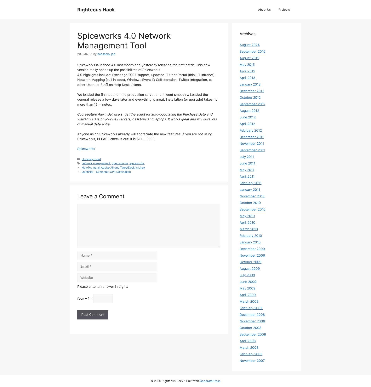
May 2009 (247, 288)
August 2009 (250, 269)
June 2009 (248, 282)
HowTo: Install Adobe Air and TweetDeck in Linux (113, 167)
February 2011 (250, 183)
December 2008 (252, 315)
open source (120, 163)
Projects (284, 9)
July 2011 (247, 157)
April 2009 (248, 295)
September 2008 (253, 334)
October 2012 (250, 97)
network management (96, 163)
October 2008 (250, 328)
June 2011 (247, 163)
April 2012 (247, 124)
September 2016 (252, 51)
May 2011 (247, 170)
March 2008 (249, 347)
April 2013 (247, 78)
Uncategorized (91, 159)
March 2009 (249, 301)
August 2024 (250, 45)
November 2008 (252, 321)
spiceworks (137, 163)
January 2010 (250, 242)
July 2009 (247, 275)
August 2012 (249, 111)
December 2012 (252, 91)
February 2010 (251, 236)
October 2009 (250, 262)
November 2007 (252, 361)
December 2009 (252, 249)
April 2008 (248, 341)
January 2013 (250, 84)
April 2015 (247, 71)
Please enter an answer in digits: (102, 287)
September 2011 (252, 150)
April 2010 (247, 222)
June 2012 (248, 117)
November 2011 (252, 144)
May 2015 (247, 65)
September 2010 (252, 209)
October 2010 (250, 203)
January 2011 (250, 190)
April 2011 (247, 176)
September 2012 (252, 104)
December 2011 (252, 137)
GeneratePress (210, 381)
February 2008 (251, 354)
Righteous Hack (96, 10)
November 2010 (252, 196)
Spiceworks (86, 149)
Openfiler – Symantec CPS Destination (106, 171)
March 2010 (249, 229)
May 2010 (247, 216)
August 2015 (249, 58)
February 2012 (251, 130)
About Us (264, 9)
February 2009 (251, 308)
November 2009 (252, 255)
